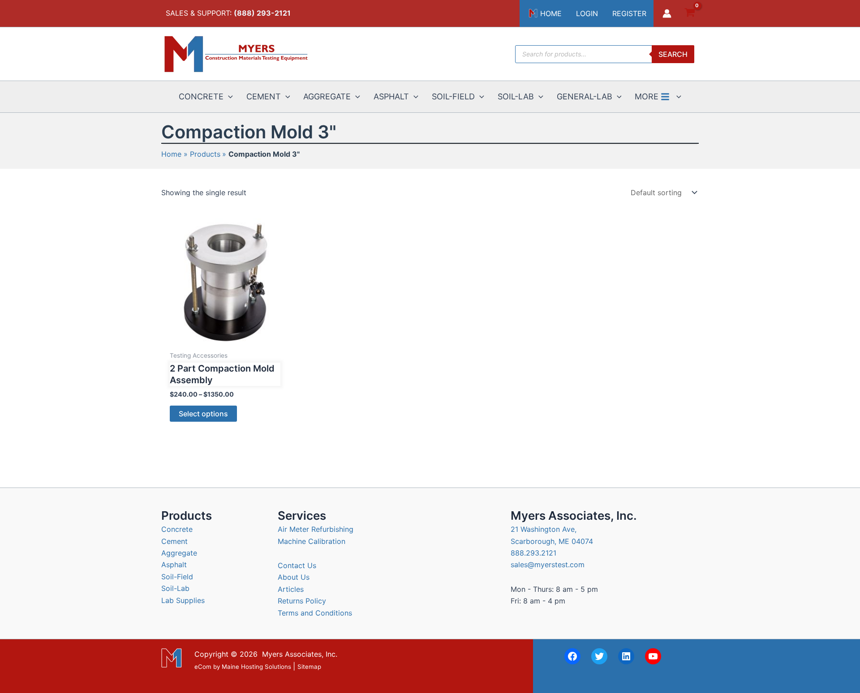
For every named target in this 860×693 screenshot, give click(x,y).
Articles (291, 589)
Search (673, 54)
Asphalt (174, 564)
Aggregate (179, 552)
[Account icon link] (666, 13)
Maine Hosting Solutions (256, 666)
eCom (202, 666)
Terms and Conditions (315, 612)
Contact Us (297, 565)
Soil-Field (177, 576)
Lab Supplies (183, 600)
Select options (203, 413)
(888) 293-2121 (262, 13)
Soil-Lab (175, 588)
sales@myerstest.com (548, 564)
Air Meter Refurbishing (315, 529)
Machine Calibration (311, 541)
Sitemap (309, 666)
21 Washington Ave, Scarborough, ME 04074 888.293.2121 (552, 541)
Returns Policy (302, 600)
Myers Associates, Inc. (299, 654)
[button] (228, 96)
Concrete (177, 529)
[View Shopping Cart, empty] (689, 13)
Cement (174, 541)
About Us (294, 577)
